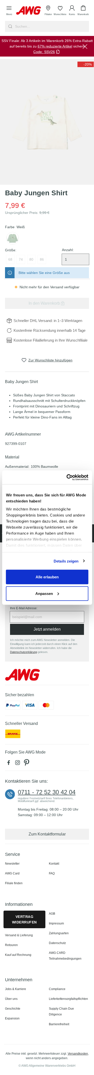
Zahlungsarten (59, 933)
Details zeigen (66, 561)
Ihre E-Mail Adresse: (23, 608)
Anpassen (44, 593)
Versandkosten (78, 1053)
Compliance (57, 989)
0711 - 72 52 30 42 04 (46, 792)
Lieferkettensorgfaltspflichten (68, 999)
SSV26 (49, 52)
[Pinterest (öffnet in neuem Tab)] (27, 764)
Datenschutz (57, 943)
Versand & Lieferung (19, 935)
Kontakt (54, 863)
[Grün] (12, 238)
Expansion (12, 1018)
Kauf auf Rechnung (18, 955)
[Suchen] (9, 26)
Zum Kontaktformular (47, 834)
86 (42, 259)
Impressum (56, 923)
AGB (52, 913)
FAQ (52, 873)
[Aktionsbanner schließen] (85, 46)
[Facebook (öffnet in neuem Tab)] (9, 764)
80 (31, 259)
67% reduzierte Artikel (55, 46)
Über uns (11, 999)
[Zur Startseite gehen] (28, 10)
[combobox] (51, 26)
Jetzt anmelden (47, 629)
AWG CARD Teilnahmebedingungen (65, 955)
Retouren (11, 945)
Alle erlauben (47, 577)
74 (21, 259)
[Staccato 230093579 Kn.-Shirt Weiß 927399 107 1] (47, 122)
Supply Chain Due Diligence (61, 1011)
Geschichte (12, 1008)
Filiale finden (14, 883)
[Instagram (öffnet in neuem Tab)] (18, 764)
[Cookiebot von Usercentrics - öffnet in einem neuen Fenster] (67, 477)
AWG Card (12, 873)
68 (10, 259)
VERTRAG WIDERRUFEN (24, 919)
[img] (85, 64)
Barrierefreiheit (59, 1024)
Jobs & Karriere (15, 989)
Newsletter (12, 863)
